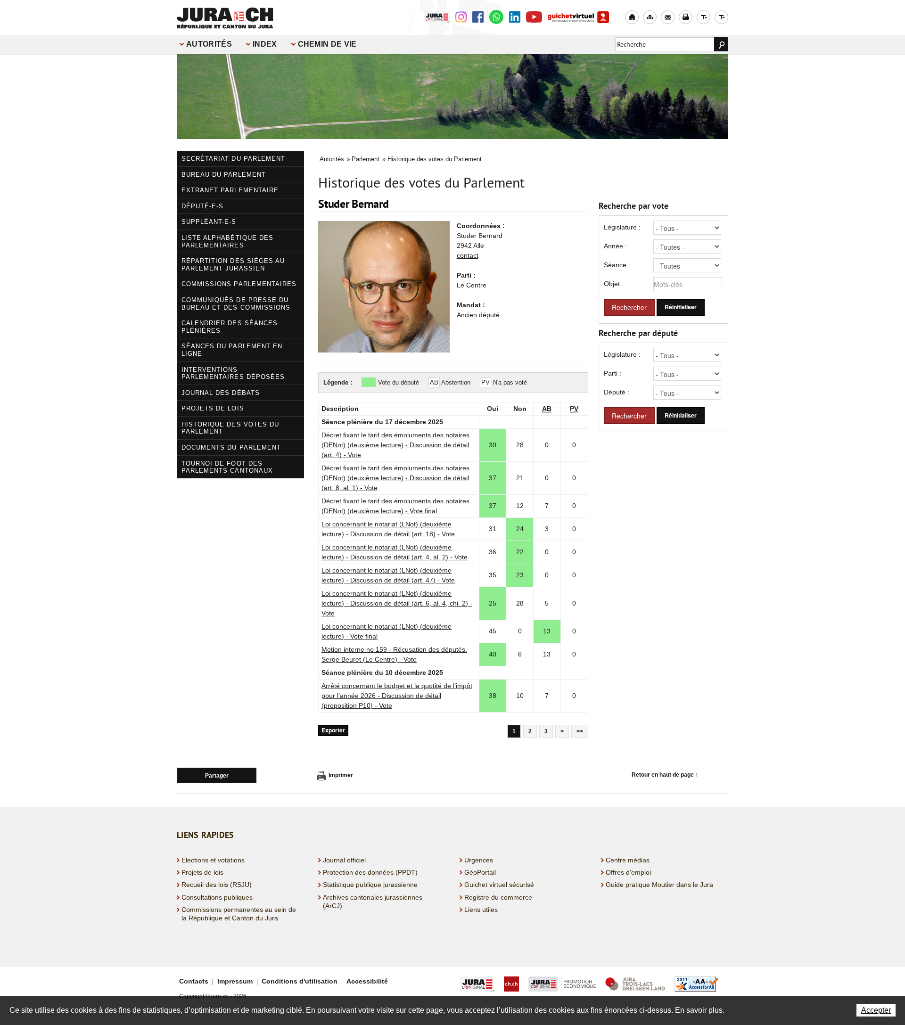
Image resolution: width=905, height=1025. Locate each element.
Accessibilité (367, 981)
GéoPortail (480, 872)
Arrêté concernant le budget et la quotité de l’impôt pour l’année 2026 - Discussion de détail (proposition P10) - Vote (396, 695)
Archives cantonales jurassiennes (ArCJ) (372, 902)
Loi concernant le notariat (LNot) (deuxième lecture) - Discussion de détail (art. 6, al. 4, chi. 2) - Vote (396, 603)
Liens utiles (481, 909)
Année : (615, 246)
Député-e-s (202, 206)
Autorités (209, 44)
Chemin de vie (327, 44)
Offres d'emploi (628, 872)
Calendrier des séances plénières (229, 327)
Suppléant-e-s (209, 221)
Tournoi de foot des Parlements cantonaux (227, 467)
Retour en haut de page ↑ (665, 774)
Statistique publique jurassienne (370, 884)
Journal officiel (344, 860)
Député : (616, 392)
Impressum (235, 981)
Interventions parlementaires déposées (233, 373)
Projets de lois (212, 408)
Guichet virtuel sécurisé (499, 884)
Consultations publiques (217, 897)
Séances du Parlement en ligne (231, 350)
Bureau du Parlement (223, 174)
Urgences (478, 860)
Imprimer (341, 775)
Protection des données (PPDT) (370, 872)
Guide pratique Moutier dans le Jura (659, 884)
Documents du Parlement (231, 447)
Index (265, 44)
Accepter (876, 1010)
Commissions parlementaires (238, 283)
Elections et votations (213, 860)
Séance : (617, 265)
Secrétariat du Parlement (233, 158)
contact (467, 255)
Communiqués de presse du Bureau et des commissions (235, 303)
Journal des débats (220, 392)
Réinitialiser (681, 307)
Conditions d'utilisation (299, 981)
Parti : (612, 373)
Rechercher (629, 307)
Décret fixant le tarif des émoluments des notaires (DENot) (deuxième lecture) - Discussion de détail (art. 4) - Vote (395, 445)
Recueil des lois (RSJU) (216, 884)
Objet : (614, 283)
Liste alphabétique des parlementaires (227, 241)
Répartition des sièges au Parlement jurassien (233, 264)
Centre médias (628, 860)
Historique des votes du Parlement (230, 428)
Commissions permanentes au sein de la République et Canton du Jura (238, 914)
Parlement (365, 159)
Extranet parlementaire (230, 190)
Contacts (193, 981)
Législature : (622, 227)
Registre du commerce (498, 897)
